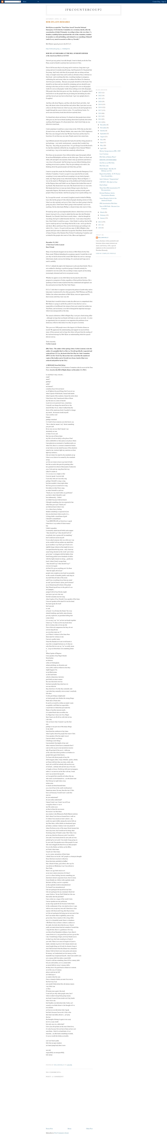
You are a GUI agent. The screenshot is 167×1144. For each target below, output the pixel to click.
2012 (100, 222)
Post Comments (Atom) (61, 1133)
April (102, 148)
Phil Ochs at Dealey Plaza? (108, 157)
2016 (100, 113)
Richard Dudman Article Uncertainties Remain (107, 194)
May (101, 145)
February (103, 215)
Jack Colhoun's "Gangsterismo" (109, 179)
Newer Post (49, 1129)
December (103, 125)
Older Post (89, 1129)
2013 (100, 122)
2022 (100, 95)
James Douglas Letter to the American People (108, 199)
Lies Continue (104, 154)
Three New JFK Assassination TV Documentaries (110, 189)
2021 (100, 98)
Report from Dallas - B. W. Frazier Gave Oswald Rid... (110, 175)
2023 (100, 93)
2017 (100, 110)
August (102, 136)
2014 (100, 119)
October (102, 131)
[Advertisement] (108, 50)
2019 (100, 104)
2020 (100, 101)
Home (69, 1129)
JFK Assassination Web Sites (108, 203)
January (102, 218)
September (103, 134)
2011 (100, 225)
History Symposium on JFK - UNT (110, 151)
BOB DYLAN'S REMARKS (108, 160)
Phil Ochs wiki (104, 166)
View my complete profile (106, 253)
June (101, 142)
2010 (100, 228)
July (101, 139)
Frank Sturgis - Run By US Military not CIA (108, 170)
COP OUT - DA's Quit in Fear (108, 182)
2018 (100, 107)
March (102, 212)
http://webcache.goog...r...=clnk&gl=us (58, 49)
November (103, 128)
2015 (100, 116)
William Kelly (103, 237)
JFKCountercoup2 (83, 9)
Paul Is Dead (103, 185)
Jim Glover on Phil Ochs (107, 163)
